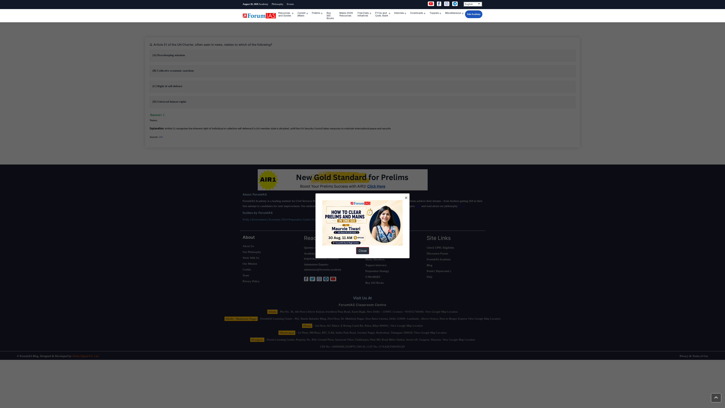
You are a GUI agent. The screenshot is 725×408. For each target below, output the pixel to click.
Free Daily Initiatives (363, 14)
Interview (399, 13)
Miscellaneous (453, 13)
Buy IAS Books (330, 16)
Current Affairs (301, 14)
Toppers (434, 13)
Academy (263, 4)
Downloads (416, 13)
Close (363, 251)
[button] (716, 397)
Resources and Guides (284, 14)
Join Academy (474, 14)
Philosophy (277, 4)
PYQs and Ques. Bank (381, 14)
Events (290, 4)
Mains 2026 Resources (346, 14)
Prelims (316, 13)
